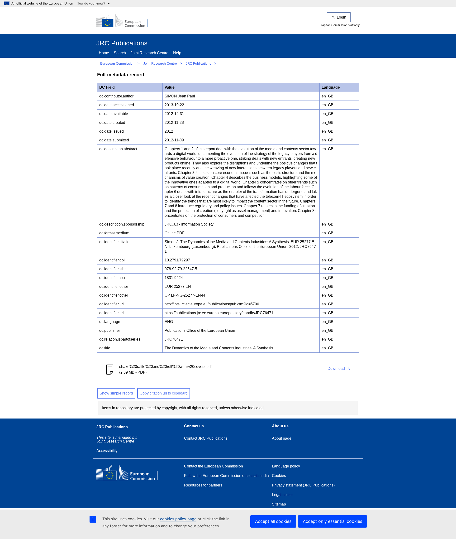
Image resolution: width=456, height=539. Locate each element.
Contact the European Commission (213, 466)
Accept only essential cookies (332, 521)
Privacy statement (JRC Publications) (303, 485)
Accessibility (107, 451)
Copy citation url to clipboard (164, 393)
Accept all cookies (273, 521)
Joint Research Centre (149, 53)
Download (337, 368)
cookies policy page (178, 518)
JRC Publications (198, 63)
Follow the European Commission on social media (226, 476)
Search (120, 53)
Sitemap (279, 504)
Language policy (286, 466)
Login (341, 17)
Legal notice (282, 495)
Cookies (279, 476)
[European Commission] (125, 21)
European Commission (117, 63)
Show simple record (116, 393)
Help (177, 53)
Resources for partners (203, 485)
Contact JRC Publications (206, 438)
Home (104, 53)
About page (281, 438)
